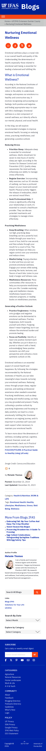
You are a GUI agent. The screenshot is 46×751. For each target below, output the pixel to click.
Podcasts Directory (13, 704)
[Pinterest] (16, 660)
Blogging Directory (12, 701)
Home (7, 21)
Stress (30, 505)
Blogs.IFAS (9, 601)
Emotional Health (18, 502)
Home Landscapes (13, 680)
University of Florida (38, 745)
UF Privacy (9, 721)
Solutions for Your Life (14, 605)
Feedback (9, 698)
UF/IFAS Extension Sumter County (26, 21)
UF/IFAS (8, 608)
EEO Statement (11, 733)
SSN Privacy (10, 724)
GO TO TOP (25, 744)
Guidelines (9, 707)
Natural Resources (13, 677)
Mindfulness (20, 505)
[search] (37, 592)
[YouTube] (22, 660)
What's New (10, 710)
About (7, 695)
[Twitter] (11, 660)
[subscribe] (34, 654)
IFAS (40, 746)
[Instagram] (34, 660)
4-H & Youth (10, 686)
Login (7, 713)
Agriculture (9, 674)
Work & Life (10, 683)
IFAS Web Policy (12, 730)
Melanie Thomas (14, 556)
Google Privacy (11, 727)
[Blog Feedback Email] (28, 660)
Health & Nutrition (22, 495)
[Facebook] (5, 660)
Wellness (15, 509)
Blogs (30, 6)
